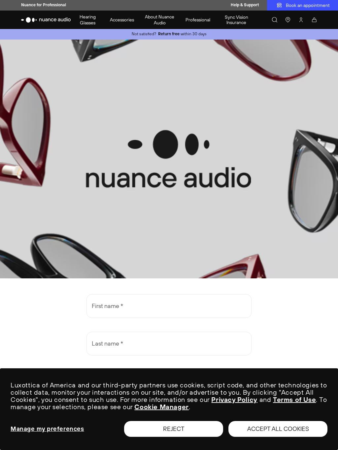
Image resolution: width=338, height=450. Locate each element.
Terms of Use (294, 399)
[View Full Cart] (314, 20)
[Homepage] (46, 20)
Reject (174, 428)
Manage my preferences (47, 429)
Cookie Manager (161, 406)
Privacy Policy (234, 399)
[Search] (274, 20)
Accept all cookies (278, 428)
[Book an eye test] (287, 20)
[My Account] (301, 20)
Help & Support (245, 5)
